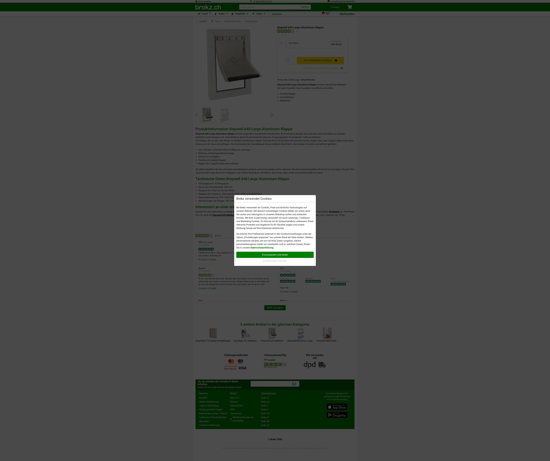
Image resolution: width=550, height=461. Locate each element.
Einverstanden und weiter (275, 255)
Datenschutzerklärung (262, 247)
